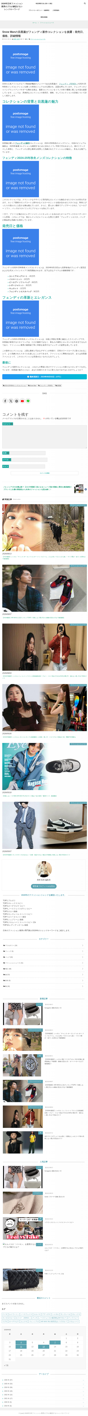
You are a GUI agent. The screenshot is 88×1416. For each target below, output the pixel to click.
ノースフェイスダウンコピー (20, 909)
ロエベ (11, 1318)
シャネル (55, 1314)
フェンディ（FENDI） (68, 84)
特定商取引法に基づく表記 (44, 3)
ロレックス (76, 1314)
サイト (5, 466)
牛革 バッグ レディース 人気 (54, 1274)
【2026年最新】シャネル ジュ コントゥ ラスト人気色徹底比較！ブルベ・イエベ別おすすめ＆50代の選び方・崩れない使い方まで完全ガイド (44, 677)
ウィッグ (9, 951)
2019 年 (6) (8, 1406)
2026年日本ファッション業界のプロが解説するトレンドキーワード (12, 6)
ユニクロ (24, 1321)
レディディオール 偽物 (18, 925)
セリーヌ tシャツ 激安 (17, 917)
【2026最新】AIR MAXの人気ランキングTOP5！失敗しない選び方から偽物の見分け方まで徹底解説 (33, 617)
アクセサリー (11, 945)
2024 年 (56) (8, 1387)
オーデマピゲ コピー (16, 906)
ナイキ (4, 1314)
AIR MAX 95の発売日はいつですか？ (54, 1321)
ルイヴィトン (14, 1314)
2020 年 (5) (8, 1402)
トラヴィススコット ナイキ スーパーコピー (59, 1222)
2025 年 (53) (8, 1384)
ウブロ (4, 1321)
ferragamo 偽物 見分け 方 (53, 1008)
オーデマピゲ (14, 1321)
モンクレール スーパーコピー (20, 914)
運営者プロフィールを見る (44, 886)
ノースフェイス (26, 1314)
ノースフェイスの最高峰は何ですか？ (52, 1318)
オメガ (4, 1318)
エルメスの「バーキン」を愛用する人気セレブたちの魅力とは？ (64, 1249)
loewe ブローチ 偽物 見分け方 (55, 1197)
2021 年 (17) (8, 1398)
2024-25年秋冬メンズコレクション (15, 385)
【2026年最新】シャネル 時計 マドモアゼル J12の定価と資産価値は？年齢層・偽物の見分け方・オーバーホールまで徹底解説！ (64, 1061)
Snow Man (33, 385)
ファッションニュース (37, 39)
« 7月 (6, 1365)
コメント (7, 424)
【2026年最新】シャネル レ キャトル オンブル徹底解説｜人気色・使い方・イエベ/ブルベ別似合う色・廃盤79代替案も (39, 737)
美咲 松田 (16, 39)
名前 (6, 453)
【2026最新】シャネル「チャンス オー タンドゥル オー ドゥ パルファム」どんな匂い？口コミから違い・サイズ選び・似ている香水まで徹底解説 (44, 558)
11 (21, 1347)
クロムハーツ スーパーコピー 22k (22, 922)
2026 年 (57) (8, 1380)
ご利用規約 (55, 10)
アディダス (46, 1314)
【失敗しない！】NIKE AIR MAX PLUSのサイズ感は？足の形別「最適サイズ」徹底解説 (29, 796)
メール (7, 460)
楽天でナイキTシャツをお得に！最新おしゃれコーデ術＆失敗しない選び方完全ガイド (64, 1137)
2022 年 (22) (8, 1395)
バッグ (9, 957)
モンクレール (65, 1314)
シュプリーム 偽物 (15, 920)
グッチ (34, 1318)
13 (44, 1347)
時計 (8, 969)
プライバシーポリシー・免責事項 (39, 10)
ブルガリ (11, 900)
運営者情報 (44, 17)
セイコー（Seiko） (23, 1318)
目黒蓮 (59, 385)
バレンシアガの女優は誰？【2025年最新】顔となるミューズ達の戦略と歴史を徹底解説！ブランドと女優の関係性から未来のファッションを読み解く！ (37, 488)
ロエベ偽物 (12, 911)
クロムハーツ (74, 1321)
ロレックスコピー (15, 903)
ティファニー (73, 1318)
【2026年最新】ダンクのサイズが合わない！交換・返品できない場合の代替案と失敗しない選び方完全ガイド (36, 855)
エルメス (37, 1314)
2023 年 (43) (8, 1391)
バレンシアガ (34, 1321)
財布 (7, 980)
